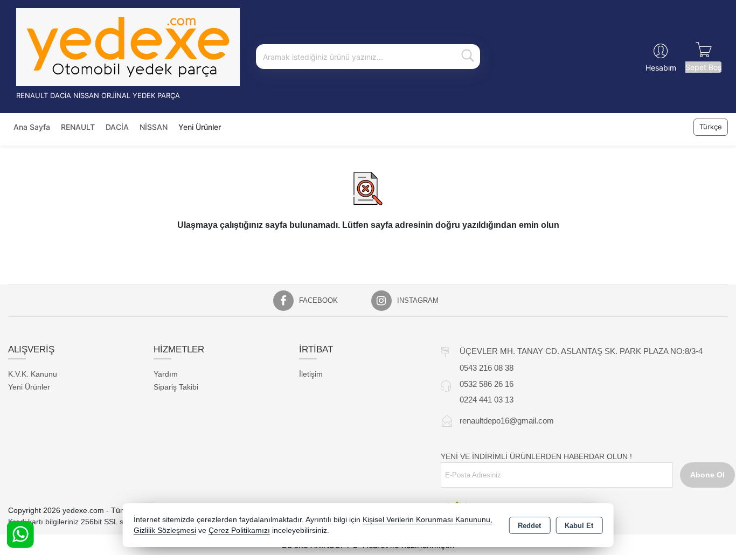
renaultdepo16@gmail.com (507, 420)
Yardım (166, 374)
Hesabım (660, 67)
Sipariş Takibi (176, 387)
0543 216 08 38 (486, 367)
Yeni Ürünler (29, 387)
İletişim (311, 374)
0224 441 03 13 (486, 399)
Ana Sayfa (31, 126)
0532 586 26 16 (486, 383)
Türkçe (710, 126)
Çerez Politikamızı (239, 530)
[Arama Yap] (468, 56)
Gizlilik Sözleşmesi (165, 530)
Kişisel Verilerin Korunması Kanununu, (427, 520)
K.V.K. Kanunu (32, 374)
